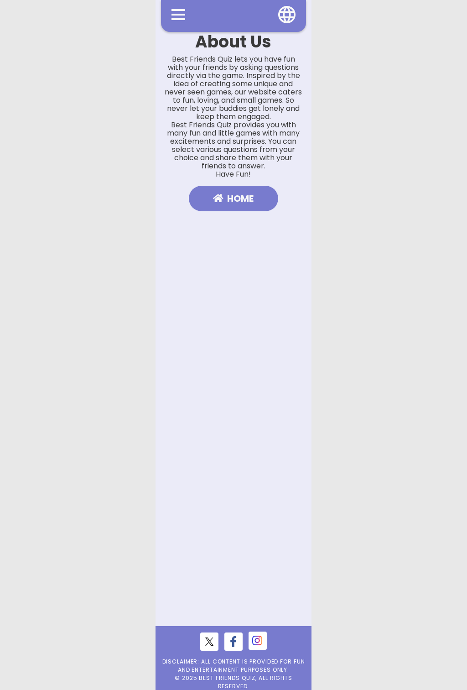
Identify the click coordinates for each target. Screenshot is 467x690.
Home (240, 198)
